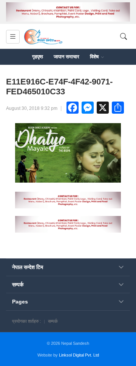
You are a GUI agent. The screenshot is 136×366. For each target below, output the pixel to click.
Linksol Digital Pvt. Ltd (79, 355)
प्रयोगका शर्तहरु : (26, 321)
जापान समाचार (66, 56)
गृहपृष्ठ (37, 56)
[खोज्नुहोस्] (123, 36)
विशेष (95, 56)
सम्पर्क (53, 321)
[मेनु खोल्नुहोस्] (13, 37)
